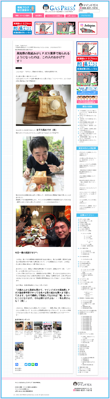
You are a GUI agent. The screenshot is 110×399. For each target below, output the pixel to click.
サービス (81, 266)
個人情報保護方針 (28, 391)
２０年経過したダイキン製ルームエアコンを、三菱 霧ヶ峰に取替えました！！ (88, 112)
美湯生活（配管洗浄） (88, 275)
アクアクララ (86, 15)
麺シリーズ (82, 372)
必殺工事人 (85, 286)
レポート (81, 284)
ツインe (81, 280)
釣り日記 (81, 353)
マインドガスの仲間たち (54, 16)
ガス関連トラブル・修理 (88, 304)
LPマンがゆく (83, 219)
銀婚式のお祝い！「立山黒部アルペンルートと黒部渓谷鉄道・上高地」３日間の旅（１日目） (19, 355)
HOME (17, 387)
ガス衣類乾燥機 (83, 263)
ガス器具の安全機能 (87, 357)
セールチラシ (83, 279)
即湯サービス (85, 273)
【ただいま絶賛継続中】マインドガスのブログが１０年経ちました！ (47, 334)
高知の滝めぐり (83, 370)
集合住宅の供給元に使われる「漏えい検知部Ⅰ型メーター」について (87, 182)
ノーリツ (88, 236)
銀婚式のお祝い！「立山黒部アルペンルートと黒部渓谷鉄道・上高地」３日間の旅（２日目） (38, 335)
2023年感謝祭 (85, 327)
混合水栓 (84, 342)
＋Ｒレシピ (91, 241)
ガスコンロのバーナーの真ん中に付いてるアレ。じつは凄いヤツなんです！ (87, 194)
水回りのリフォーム (84, 334)
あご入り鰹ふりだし (84, 221)
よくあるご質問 (83, 229)
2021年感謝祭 (85, 324)
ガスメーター (83, 261)
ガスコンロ (85, 233)
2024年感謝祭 (85, 328)
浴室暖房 (84, 254)
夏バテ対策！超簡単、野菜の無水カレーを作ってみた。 (28, 334)
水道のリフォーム (86, 341)
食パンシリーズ (83, 369)
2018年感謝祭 (85, 319)
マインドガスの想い (84, 282)
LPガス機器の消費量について (87, 176)
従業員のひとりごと (84, 312)
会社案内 (38, 15)
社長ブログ (24, 45)
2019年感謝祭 (85, 321)
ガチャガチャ (83, 265)
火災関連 (84, 360)
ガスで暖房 (82, 248)
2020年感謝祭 (85, 322)
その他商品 (82, 225)
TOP (17, 45)
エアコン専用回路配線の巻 (86, 132)
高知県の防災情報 (86, 364)
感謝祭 (81, 313)
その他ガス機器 (83, 224)
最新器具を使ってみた (88, 288)
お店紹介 (81, 222)
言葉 (80, 350)
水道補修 (81, 345)
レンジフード (85, 244)
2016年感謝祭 (85, 316)
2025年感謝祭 (85, 329)
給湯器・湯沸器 (86, 246)
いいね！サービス (86, 269)
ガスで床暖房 (85, 251)
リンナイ (88, 238)
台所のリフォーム (86, 339)
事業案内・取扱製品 (84, 298)
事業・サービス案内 (22, 15)
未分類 (81, 332)
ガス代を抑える (86, 259)
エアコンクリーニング (88, 271)
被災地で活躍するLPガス (88, 362)
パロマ (87, 237)
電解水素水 (82, 367)
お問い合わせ (71, 16)
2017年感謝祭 (85, 318)
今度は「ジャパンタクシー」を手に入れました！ (19, 333)
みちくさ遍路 (83, 227)
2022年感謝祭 (85, 325)
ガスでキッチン (83, 230)
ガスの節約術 (83, 256)
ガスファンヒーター (87, 252)
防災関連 (81, 354)
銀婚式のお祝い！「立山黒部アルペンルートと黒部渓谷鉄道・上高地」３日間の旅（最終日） (57, 335)
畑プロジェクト (86, 289)
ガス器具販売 (85, 302)
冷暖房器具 (85, 306)
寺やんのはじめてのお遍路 (86, 310)
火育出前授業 (83, 346)
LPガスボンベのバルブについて (88, 188)
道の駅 (81, 351)
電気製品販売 (85, 308)
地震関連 (84, 359)
